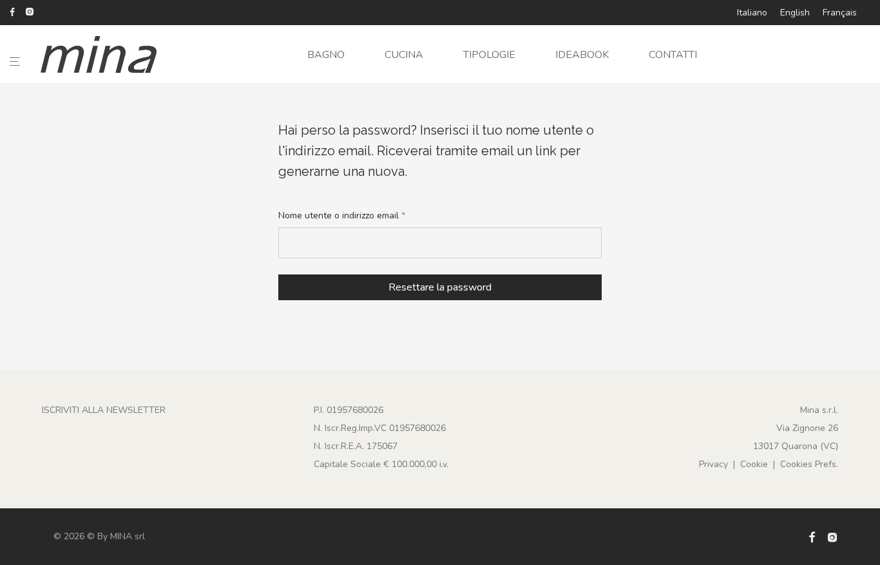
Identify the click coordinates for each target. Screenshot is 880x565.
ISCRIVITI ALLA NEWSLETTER (104, 410)
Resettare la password (440, 287)
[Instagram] (29, 11)
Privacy (713, 464)
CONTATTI (673, 55)
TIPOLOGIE (489, 55)
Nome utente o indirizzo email (341, 215)
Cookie (754, 464)
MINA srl (127, 536)
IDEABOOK (582, 55)
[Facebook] (12, 11)
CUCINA (404, 55)
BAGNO (326, 55)
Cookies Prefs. (809, 464)
